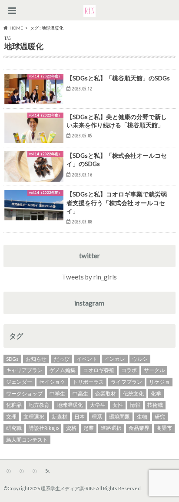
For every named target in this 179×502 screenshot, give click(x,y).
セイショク (52, 382)
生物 (142, 416)
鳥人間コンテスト (27, 439)
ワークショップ (24, 393)
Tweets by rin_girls (89, 277)
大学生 (98, 405)
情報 (135, 405)
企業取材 (105, 393)
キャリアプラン (24, 370)
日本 (79, 416)
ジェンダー (19, 382)
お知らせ (36, 359)
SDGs (12, 359)
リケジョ (159, 382)
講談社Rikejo (44, 428)
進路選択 (111, 428)
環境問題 (119, 416)
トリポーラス (88, 382)
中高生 (80, 393)
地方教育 (39, 405)
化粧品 (14, 405)
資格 (71, 428)
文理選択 (33, 416)
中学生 (57, 393)
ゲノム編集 (63, 370)
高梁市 (164, 428)
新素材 (59, 416)
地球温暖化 (70, 405)
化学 (156, 393)
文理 (11, 416)
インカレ (114, 359)
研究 (160, 416)
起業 (88, 428)
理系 (97, 416)
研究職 (14, 428)
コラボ (129, 370)
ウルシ (140, 359)
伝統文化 (133, 393)
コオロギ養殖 (98, 370)
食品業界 (139, 428)
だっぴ (62, 359)
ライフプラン (126, 382)
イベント (86, 359)
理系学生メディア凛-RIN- (68, 488)
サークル (154, 370)
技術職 (155, 405)
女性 (118, 405)
